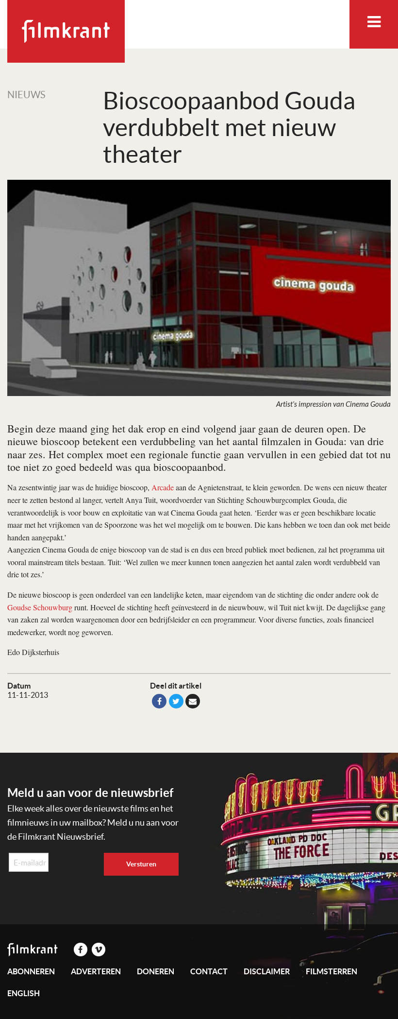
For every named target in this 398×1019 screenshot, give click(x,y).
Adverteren (96, 971)
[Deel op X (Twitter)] (176, 701)
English (23, 993)
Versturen (141, 864)
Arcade (162, 487)
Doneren (155, 971)
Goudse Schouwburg (39, 607)
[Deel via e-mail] (192, 701)
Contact (209, 971)
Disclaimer (267, 971)
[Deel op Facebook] (159, 701)
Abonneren (31, 971)
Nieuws (26, 94)
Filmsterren (331, 971)
